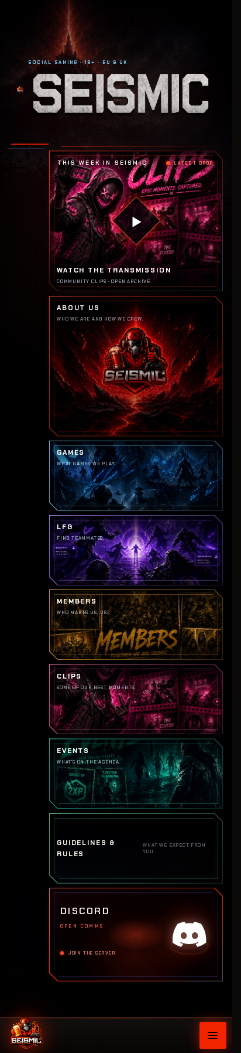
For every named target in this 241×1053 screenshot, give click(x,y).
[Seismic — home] (26, 1031)
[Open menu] (212, 1035)
